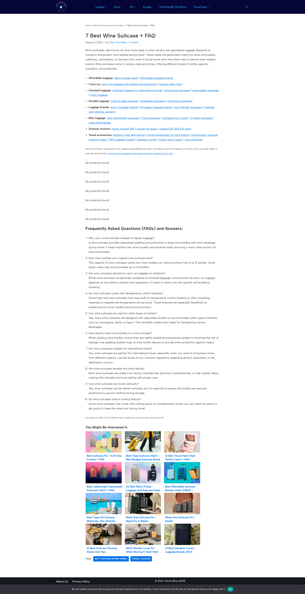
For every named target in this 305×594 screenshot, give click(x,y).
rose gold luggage (100, 122)
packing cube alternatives (129, 135)
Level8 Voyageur (147, 128)
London (134, 42)
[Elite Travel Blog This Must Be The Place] (61, 7)
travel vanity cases (170, 139)
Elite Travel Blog (118, 42)
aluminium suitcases (179, 101)
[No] (301, 589)
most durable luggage (124, 101)
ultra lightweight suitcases (123, 118)
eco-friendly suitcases (188, 107)
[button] (106, 7)
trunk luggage (99, 95)
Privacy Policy (81, 581)
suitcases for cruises (175, 118)
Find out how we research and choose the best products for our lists (140, 153)
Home (88, 25)
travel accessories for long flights (168, 135)
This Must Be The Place (172, 7)
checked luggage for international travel (137, 90)
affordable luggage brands (156, 78)
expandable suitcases (205, 90)
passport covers (147, 139)
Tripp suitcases (151, 118)
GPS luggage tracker (122, 139)
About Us (62, 581)
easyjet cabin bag (170, 84)
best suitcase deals (126, 78)
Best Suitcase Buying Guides (108, 25)
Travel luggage (141, 558)
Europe (147, 7)
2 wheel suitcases (201, 118)
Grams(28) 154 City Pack (175, 128)
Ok (230, 589)
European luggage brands (156, 107)
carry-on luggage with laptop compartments (129, 84)
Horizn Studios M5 (122, 128)
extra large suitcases (177, 90)
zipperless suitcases (152, 101)
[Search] (246, 7)
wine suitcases (193, 139)
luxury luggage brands (124, 107)
